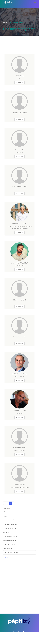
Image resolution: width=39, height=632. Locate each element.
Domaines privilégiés (10, 524)
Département (7, 549)
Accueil (5, 22)
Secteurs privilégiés (9, 540)
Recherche (6, 508)
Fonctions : (6, 532)
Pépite (5, 516)
